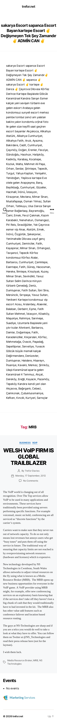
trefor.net (28, 6)
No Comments (30, 480)
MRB (35, 660)
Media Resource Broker (19, 660)
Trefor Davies (32, 470)
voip (35, 442)
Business (25, 442)
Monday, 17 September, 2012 (30, 475)
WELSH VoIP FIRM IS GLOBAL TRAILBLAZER (28, 456)
